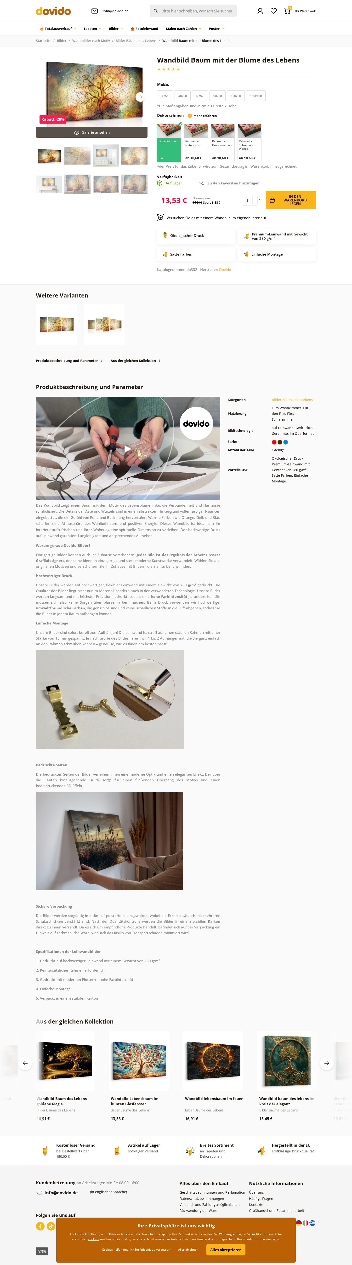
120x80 (236, 96)
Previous (25, 1063)
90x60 (217, 96)
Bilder (62, 40)
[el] (312, 1222)
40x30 (182, 96)
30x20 (165, 96)
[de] (299, 1222)
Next (140, 97)
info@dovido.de (60, 1193)
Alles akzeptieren (226, 1249)
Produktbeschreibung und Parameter (67, 360)
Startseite (43, 40)
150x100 (256, 96)
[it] (306, 1222)
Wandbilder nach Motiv (91, 40)
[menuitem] (58, 28)
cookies (93, 1239)
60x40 (200, 96)
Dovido (225, 269)
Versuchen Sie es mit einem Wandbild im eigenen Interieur (216, 217)
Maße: (163, 84)
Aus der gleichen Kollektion (133, 360)
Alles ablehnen (188, 1250)
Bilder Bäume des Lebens (136, 40)
